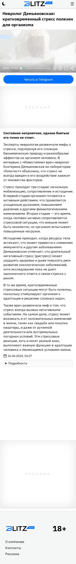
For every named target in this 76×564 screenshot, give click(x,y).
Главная (20, 528)
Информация (60, 68)
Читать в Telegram (38, 79)
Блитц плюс (38, 3)
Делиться (72, 68)
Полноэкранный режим (66, 68)
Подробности (17, 363)
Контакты (13, 548)
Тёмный (4, 4)
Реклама (12, 554)
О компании (14, 542)
